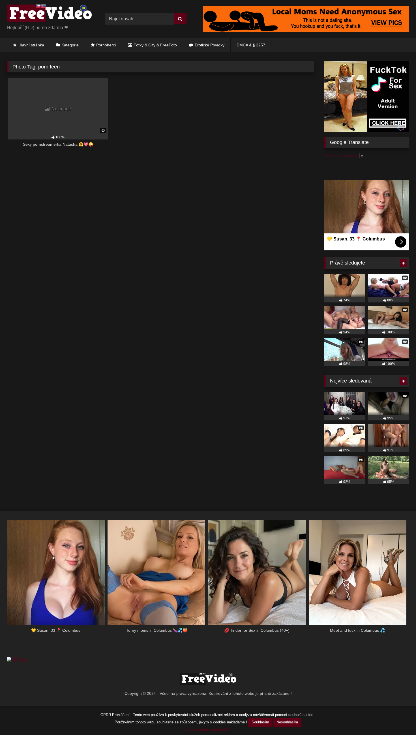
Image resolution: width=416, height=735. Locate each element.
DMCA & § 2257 (251, 45)
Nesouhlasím (287, 722)
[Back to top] (398, 718)
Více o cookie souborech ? (208, 729)
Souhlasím (260, 722)
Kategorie (70, 45)
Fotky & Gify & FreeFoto (155, 45)
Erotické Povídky (209, 45)
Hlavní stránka (31, 45)
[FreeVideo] (49, 14)
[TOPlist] (16, 660)
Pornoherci (106, 45)
